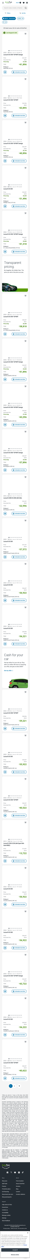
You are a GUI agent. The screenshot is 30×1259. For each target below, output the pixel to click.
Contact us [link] (5, 1210)
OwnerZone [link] (5, 1207)
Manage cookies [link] (6, 1215)
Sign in (27, 3)
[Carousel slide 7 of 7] (21, 51)
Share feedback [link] (6, 1220)
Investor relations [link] (20, 1194)
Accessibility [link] (5, 1212)
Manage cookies (15, 1254)
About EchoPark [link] (20, 1183)
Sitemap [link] (4, 1218)
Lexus (19, 18)
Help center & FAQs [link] (7, 1204)
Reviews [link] (18, 1186)
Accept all (15, 1250)
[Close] (28, 1233)
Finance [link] (4, 1186)
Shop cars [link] (4, 1181)
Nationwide (12, 18)
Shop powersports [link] (7, 1197)
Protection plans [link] (6, 1189)
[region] (15, 1244)
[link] (8, 2)
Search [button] (26, 8)
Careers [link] (18, 1191)
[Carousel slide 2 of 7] (11, 51)
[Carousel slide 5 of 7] (17, 51)
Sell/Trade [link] (4, 1183)
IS (3, 22)
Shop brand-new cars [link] (7, 1194)
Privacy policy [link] (6, 1228)
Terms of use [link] (14, 1228)
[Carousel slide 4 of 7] (15, 51)
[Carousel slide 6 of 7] (19, 51)
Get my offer (8, 670)
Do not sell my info (22, 1228)
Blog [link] (17, 1189)
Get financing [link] (5, 1191)
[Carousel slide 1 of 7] (9, 51)
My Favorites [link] (24, 3)
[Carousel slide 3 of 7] (13, 51)
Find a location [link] (20, 1181)
